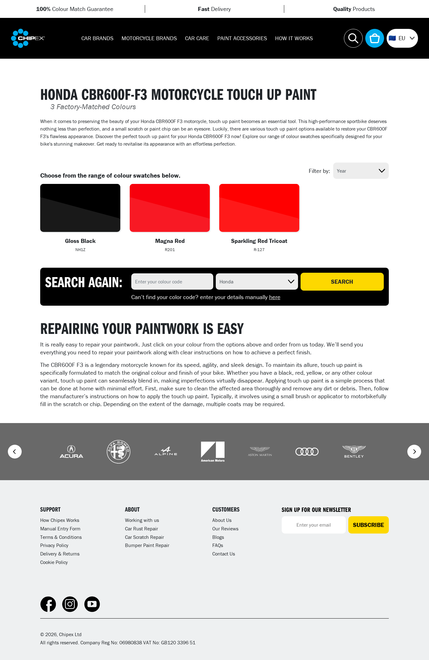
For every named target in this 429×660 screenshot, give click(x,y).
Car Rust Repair (141, 528)
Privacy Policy (54, 545)
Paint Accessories (242, 38)
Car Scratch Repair (144, 537)
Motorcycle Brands (149, 38)
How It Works (294, 38)
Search (342, 281)
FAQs (217, 545)
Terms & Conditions (61, 537)
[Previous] (15, 452)
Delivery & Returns (59, 553)
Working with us (142, 520)
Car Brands (97, 38)
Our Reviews (225, 528)
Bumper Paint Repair (147, 545)
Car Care (197, 38)
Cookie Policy (54, 562)
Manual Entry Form (60, 528)
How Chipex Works (59, 520)
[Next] (414, 452)
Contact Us (223, 553)
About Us (221, 520)
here (274, 297)
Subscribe (368, 525)
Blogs (218, 537)
